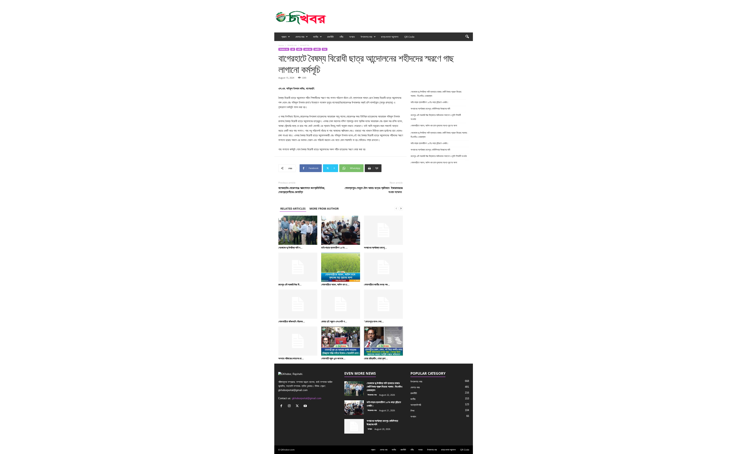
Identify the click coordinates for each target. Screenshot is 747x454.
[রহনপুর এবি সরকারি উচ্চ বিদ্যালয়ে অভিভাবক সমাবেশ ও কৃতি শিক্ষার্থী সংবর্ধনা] (297, 267)
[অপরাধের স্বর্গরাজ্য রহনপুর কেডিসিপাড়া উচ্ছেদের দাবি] (383, 230)
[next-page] (401, 208)
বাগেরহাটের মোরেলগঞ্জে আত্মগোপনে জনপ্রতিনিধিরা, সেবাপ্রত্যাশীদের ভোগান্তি (301, 190)
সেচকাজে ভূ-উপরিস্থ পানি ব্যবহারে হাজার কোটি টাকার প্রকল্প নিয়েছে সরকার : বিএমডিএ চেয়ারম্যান (436, 93)
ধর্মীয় (341, 36)
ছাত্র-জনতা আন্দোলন (389, 36)
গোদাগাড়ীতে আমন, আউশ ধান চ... (335, 284)
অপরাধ (352, 36)
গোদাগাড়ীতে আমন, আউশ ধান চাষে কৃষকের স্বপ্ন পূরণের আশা (434, 125)
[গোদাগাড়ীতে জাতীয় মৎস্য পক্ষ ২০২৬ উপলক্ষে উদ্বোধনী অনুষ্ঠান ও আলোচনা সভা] (383, 267)
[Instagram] (458, 2)
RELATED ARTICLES (293, 208)
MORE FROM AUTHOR (324, 208)
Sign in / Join (318, 2)
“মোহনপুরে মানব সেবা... (374, 321)
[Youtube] (470, 2)
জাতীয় (315, 36)
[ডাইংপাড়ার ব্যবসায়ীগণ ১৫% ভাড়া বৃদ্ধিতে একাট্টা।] (340, 230)
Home (281, 45)
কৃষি (293, 49)
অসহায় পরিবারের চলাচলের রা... (291, 358)
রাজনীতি (330, 36)
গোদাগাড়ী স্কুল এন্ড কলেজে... (333, 358)
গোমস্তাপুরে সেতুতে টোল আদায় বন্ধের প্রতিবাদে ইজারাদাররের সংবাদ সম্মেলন (374, 190)
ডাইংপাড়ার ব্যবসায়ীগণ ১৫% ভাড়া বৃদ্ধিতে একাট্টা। (429, 102)
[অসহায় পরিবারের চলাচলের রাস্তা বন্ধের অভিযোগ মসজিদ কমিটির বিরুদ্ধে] (297, 341)
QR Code (409, 36)
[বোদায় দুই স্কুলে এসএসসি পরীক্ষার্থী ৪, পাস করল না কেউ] (340, 304)
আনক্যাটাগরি (415, 404)
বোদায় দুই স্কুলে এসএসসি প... (334, 321)
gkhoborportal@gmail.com (306, 398)
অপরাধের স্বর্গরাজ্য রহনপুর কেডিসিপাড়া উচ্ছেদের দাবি (431, 108)
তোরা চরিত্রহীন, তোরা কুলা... (376, 358)
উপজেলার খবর (366, 36)
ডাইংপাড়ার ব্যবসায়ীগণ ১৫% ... (334, 247)
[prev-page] (396, 208)
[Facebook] (452, 2)
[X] (464, 2)
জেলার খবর (299, 36)
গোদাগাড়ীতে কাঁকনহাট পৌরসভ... (291, 321)
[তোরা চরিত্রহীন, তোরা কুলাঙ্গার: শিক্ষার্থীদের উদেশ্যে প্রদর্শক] (383, 341)
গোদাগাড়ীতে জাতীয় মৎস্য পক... (377, 284)
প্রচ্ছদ (283, 36)
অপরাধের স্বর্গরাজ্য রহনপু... (375, 247)
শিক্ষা (324, 49)
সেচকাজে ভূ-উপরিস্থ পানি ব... (290, 247)
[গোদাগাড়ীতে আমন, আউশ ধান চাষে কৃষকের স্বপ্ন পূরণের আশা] (340, 267)
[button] (467, 36)
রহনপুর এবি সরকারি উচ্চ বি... (290, 284)
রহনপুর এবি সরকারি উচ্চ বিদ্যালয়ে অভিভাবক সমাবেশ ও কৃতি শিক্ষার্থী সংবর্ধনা (436, 117)
